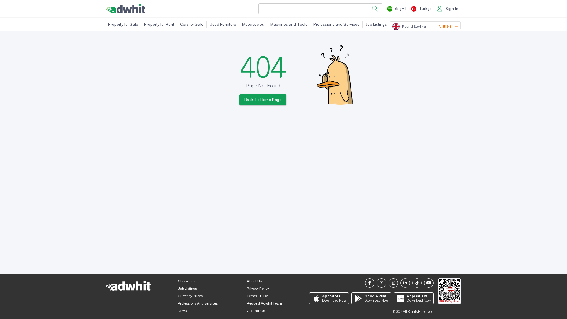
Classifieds (186, 281)
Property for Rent (159, 24)
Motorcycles (253, 24)
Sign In (451, 8)
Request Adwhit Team (264, 303)
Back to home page (263, 99)
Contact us (256, 311)
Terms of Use (257, 296)
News (182, 311)
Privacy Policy (258, 289)
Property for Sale (123, 24)
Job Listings (376, 24)
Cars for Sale (191, 24)
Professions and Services (336, 24)
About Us (254, 281)
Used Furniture (223, 24)
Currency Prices (190, 296)
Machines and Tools (288, 24)
